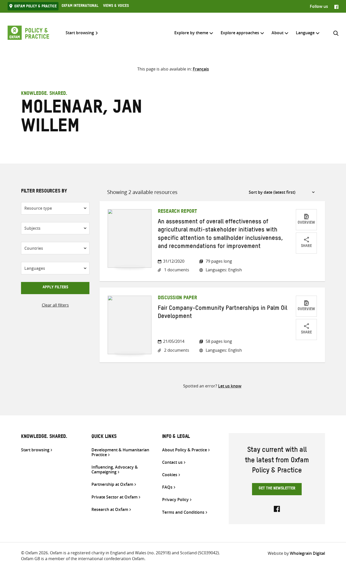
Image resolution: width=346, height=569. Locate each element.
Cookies (169, 474)
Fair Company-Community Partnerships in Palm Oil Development (222, 313)
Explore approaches (240, 32)
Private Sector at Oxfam (114, 497)
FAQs (167, 487)
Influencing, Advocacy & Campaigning (114, 469)
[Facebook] (336, 6)
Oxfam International (80, 6)
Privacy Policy (175, 499)
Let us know (229, 386)
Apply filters (55, 288)
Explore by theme (191, 32)
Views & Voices (116, 6)
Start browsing (80, 32)
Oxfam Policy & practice (35, 7)
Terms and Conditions (183, 512)
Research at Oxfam (109, 509)
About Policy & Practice (184, 450)
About (277, 32)
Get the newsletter (277, 489)
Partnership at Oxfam (112, 484)
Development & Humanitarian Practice (120, 452)
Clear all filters (55, 305)
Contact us (172, 462)
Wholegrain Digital (307, 553)
